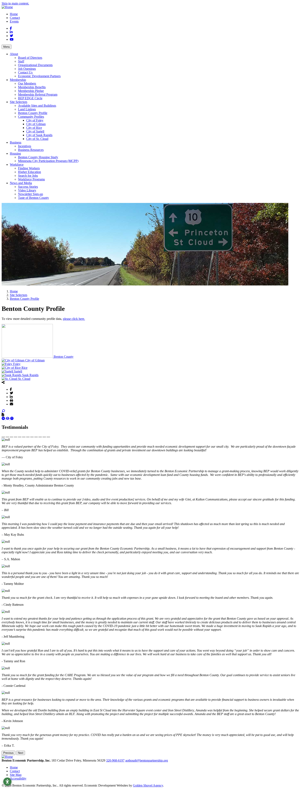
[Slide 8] (32, 437)
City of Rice (34, 127)
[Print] (11, 400)
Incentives (24, 146)
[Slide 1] (3, 437)
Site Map (16, 775)
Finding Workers (29, 168)
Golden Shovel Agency (148, 785)
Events (14, 21)
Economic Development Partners (39, 76)
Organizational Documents (35, 65)
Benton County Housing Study (38, 157)
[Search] (3, 411)
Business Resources (31, 150)
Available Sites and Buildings (37, 105)
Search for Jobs (28, 175)
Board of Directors (30, 57)
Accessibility (18, 778)
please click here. (74, 318)
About (14, 54)
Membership (18, 80)
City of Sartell (35, 131)
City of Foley (34, 120)
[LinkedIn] (11, 396)
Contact (15, 17)
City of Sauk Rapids (39, 135)
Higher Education (29, 172)
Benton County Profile (32, 113)
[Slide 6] (23, 437)
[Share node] (3, 382)
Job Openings (27, 68)
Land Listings (27, 109)
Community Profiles (31, 116)
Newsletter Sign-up (30, 194)
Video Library (27, 190)
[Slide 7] (27, 437)
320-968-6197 (115, 760)
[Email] (11, 404)
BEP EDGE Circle (30, 98)
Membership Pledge (31, 91)
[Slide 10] (40, 437)
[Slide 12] (48, 437)
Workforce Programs (31, 179)
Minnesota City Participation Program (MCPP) (48, 161)
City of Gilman (36, 124)
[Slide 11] (44, 437)
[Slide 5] (19, 437)
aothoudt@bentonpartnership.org (146, 760)
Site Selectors (18, 102)
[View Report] (8, 418)
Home (14, 14)
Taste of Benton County (33, 197)
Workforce (17, 164)
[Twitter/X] (11, 393)
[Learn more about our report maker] (12, 418)
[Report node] (3, 414)
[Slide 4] (15, 437)
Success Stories (28, 186)
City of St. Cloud (37, 138)
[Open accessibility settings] (7, 782)
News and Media (21, 183)
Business (15, 142)
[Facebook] (11, 389)
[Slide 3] (11, 437)
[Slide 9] (36, 437)
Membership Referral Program (37, 94)
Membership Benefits (32, 87)
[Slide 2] (7, 437)
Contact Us (25, 72)
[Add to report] (4, 418)
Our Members (27, 83)
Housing (15, 153)
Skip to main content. (15, 3)
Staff (21, 61)
